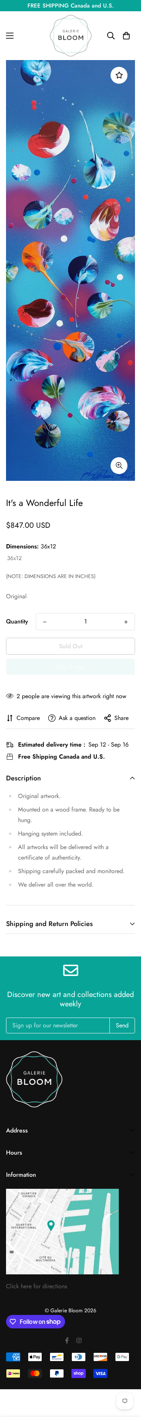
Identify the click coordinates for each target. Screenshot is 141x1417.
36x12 (14, 558)
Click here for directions (36, 1286)
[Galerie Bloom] (70, 35)
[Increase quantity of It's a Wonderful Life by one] (126, 622)
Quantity (17, 621)
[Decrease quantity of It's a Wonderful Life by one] (44, 622)
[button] (126, 35)
